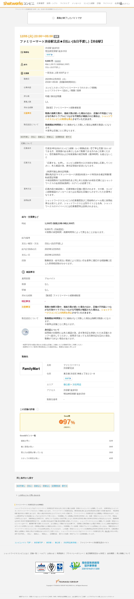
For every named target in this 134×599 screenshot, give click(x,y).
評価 (99, 3)
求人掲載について (123, 553)
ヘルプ (42, 553)
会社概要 (110, 553)
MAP (49, 55)
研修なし (46, 486)
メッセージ (76, 3)
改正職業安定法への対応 (95, 553)
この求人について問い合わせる (29, 495)
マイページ (107, 3)
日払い (29, 486)
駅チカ (64, 486)
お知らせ (50, 553)
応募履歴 (40, 3)
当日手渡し (21, 486)
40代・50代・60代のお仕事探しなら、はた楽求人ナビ (65, 596)
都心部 (67, 384)
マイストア (64, 3)
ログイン (126, 4)
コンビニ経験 (88, 3)
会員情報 (118, 3)
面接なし (37, 486)
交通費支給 (56, 486)
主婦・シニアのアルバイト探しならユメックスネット (98, 596)
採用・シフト (52, 3)
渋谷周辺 (76, 384)
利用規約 (60, 553)
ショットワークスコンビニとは (16, 553)
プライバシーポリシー (74, 553)
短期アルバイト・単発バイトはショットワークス (33, 596)
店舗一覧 (33, 553)
